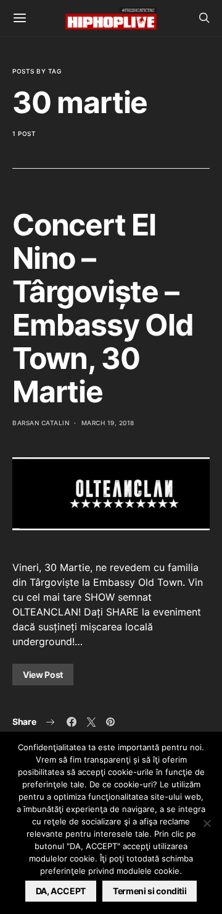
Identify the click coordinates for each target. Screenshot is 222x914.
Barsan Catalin (40, 422)
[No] (206, 823)
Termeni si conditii (149, 891)
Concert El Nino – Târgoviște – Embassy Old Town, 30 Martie (103, 308)
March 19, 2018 (107, 422)
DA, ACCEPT (61, 891)
